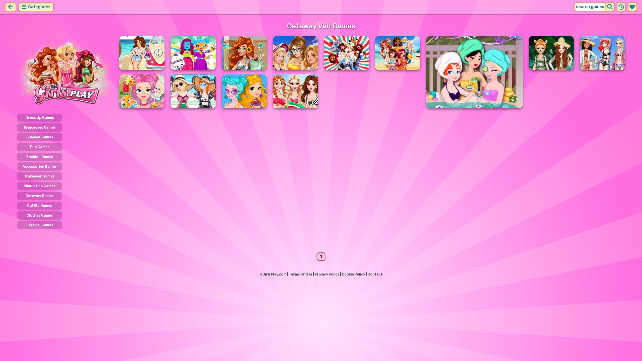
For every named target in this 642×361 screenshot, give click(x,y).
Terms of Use (300, 274)
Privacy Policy (327, 274)
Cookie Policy (353, 274)
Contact (375, 274)
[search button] (609, 7)
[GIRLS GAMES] (65, 72)
